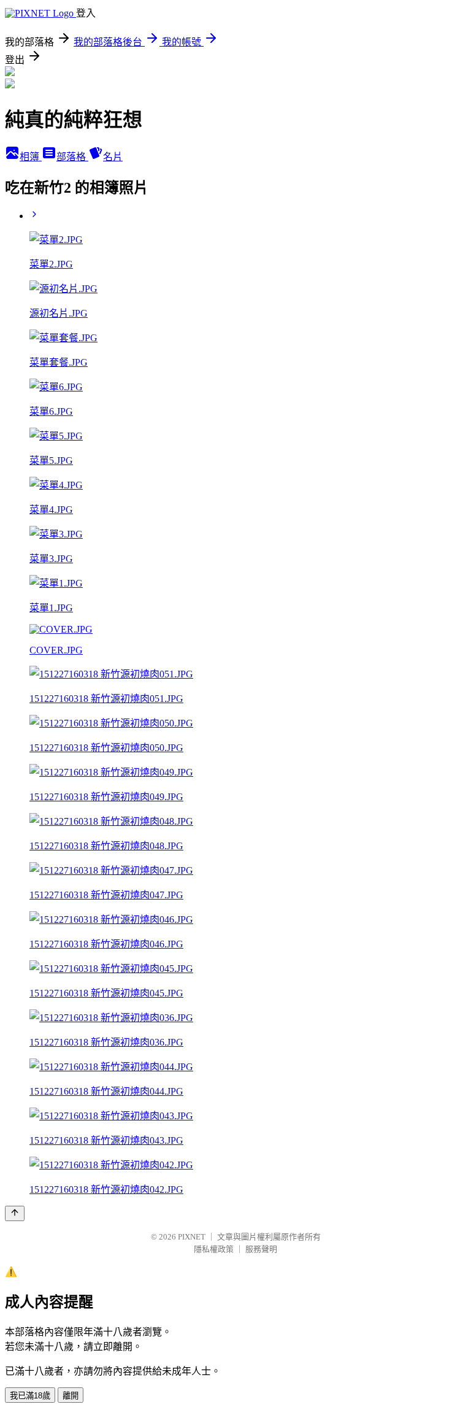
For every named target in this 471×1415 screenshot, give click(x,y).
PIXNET (191, 1236)
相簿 (31, 157)
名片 (113, 157)
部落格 (72, 157)
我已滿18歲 (30, 1395)
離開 (70, 1395)
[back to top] (15, 1213)
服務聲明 (261, 1249)
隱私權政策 (214, 1249)
